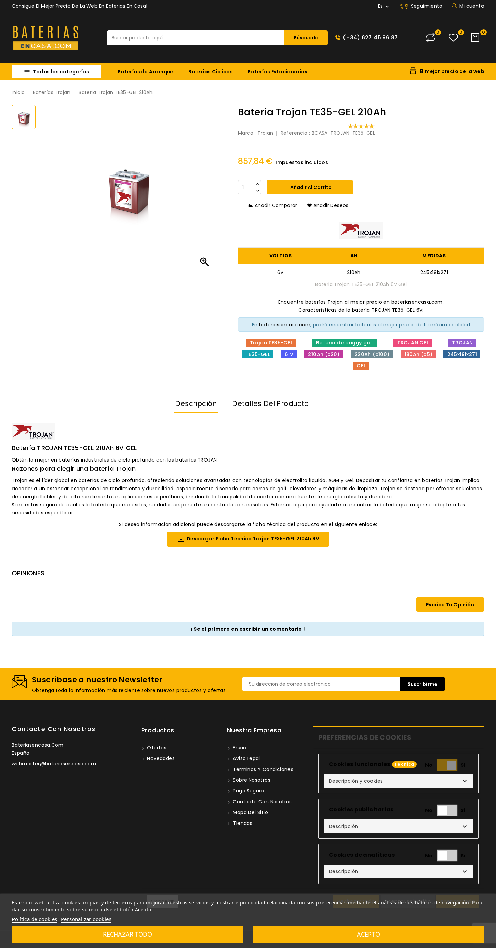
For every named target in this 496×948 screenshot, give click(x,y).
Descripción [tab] (196, 403)
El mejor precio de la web (452, 71)
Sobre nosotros (250, 780)
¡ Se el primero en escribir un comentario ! (248, 628)
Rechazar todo (127, 934)
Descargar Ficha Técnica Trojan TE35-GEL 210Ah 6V (248, 539)
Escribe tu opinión (450, 604)
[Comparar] (430, 37)
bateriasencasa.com (284, 324)
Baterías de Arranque (145, 71)
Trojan (265, 133)
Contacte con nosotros (54, 729)
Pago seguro (247, 790)
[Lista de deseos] (453, 38)
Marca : (247, 133)
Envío (238, 747)
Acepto (368, 934)
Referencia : (295, 133)
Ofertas (156, 747)
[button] (398, 781)
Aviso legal (245, 758)
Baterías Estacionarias (277, 71)
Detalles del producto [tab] (270, 403)
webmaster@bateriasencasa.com (54, 763)
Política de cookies (34, 919)
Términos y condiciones (262, 769)
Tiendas (241, 823)
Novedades (160, 758)
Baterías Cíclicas (210, 71)
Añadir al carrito (310, 187)
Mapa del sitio (249, 812)
